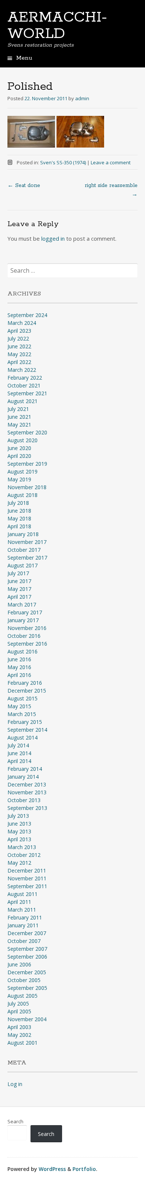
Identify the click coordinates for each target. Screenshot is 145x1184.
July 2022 (18, 338)
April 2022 (19, 361)
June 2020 (19, 448)
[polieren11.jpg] (31, 145)
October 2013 (24, 800)
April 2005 (19, 1011)
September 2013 (27, 807)
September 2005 (27, 987)
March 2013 (21, 847)
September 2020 (27, 432)
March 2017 (21, 604)
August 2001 (22, 1042)
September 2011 (27, 886)
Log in (14, 1084)
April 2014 (19, 760)
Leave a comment (110, 162)
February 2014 (24, 768)
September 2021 (27, 393)
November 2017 (26, 541)
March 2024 (21, 322)
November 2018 (26, 487)
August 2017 (22, 565)
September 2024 (27, 315)
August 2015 (22, 698)
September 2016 (27, 643)
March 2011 (21, 909)
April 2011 (19, 901)
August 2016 (22, 651)
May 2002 (19, 1034)
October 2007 (24, 940)
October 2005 (24, 980)
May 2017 (19, 588)
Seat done (23, 185)
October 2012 (24, 854)
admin (82, 98)
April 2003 (19, 1027)
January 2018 (23, 534)
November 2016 (26, 627)
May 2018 (19, 518)
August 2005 (22, 995)
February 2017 (24, 612)
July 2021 (18, 408)
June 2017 (19, 581)
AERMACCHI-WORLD (57, 25)
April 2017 (19, 596)
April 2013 (19, 839)
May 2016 (19, 667)
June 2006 (19, 964)
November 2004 (26, 1019)
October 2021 (24, 385)
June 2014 (19, 753)
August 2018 (22, 494)
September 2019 (27, 463)
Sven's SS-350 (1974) (63, 162)
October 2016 (24, 635)
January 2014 (23, 776)
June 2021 (19, 416)
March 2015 (21, 714)
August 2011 (22, 894)
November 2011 (26, 878)
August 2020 (22, 440)
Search (15, 1121)
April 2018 (19, 526)
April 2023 (19, 330)
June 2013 (19, 823)
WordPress (52, 1168)
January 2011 (23, 925)
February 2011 (24, 917)
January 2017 (23, 620)
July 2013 (18, 815)
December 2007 (26, 933)
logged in (53, 238)
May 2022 (19, 354)
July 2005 (18, 1003)
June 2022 (19, 346)
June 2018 (19, 510)
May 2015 (19, 706)
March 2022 (21, 369)
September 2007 (27, 948)
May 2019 (19, 479)
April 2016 (19, 674)
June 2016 (19, 659)
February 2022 (24, 377)
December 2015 (26, 690)
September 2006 (27, 956)
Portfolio (84, 1168)
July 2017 (18, 573)
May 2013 (19, 831)
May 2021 (19, 424)
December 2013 (26, 784)
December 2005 (26, 972)
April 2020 (19, 455)
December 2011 (26, 870)
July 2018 (18, 502)
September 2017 (27, 557)
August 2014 (22, 737)
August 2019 (22, 471)
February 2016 (24, 682)
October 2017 (24, 549)
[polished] (80, 145)
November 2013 (26, 792)
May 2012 (19, 862)
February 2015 (24, 721)
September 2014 (27, 729)
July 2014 (18, 745)
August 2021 (22, 401)
